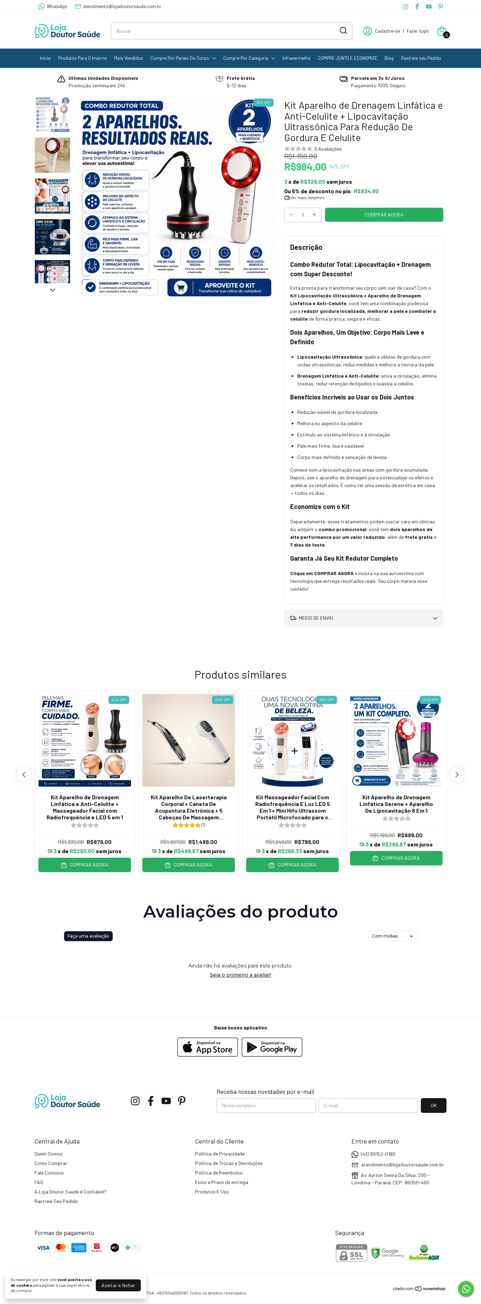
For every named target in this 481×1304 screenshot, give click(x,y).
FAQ (39, 1182)
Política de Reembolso (219, 1173)
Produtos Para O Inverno (82, 58)
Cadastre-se (387, 31)
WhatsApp (57, 6)
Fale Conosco (49, 1173)
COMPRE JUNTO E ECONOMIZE (347, 58)
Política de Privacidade (220, 1154)
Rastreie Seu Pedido (56, 1201)
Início (45, 58)
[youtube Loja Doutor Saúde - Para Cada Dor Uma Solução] (429, 6)
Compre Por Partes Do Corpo (179, 58)
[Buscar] (343, 30)
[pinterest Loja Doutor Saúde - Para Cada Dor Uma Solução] (440, 6)
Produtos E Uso (212, 1192)
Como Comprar (51, 1163)
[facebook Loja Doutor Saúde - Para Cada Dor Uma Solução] (417, 6)
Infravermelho (296, 58)
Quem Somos (49, 1154)
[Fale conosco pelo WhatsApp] (466, 1289)
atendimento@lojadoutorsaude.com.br (122, 6)
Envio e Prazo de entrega (221, 1182)
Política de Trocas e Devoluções (229, 1163)
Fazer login (418, 31)
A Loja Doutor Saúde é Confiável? (70, 1192)
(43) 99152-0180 (378, 1154)
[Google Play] (272, 1048)
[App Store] (207, 1048)
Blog (389, 58)
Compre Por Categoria (245, 58)
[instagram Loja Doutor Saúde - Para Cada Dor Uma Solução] (405, 6)
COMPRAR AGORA (384, 215)
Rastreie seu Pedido (421, 58)
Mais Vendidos (128, 58)
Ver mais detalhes (307, 197)
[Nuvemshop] (419, 1290)
